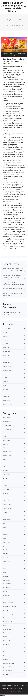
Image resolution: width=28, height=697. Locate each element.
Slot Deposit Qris (7, 621)
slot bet (5, 591)
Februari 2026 (7, 351)
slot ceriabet (8, 55)
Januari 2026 (6, 355)
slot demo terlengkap (9, 614)
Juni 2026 (5, 336)
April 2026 (5, 344)
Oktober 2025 (7, 366)
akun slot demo (7, 417)
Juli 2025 (5, 378)
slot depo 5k (6, 618)
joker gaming (6, 474)
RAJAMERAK (6, 534)
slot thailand (6, 652)
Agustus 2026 (6, 328)
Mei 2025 (5, 385)
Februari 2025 (7, 396)
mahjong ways (7, 504)
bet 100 (21, 53)
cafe (4, 433)
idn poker (5, 470)
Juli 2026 (5, 332)
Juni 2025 (5, 381)
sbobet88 (5, 553)
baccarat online (7, 425)
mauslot (5, 512)
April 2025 (5, 389)
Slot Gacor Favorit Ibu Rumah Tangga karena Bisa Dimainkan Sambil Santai (13, 289)
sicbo (4, 568)
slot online (19, 55)
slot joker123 (6, 633)
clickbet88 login (7, 455)
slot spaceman (7, 648)
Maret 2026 (6, 347)
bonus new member (8, 429)
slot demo (5, 610)
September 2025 (7, 370)
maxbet (5, 516)
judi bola (5, 485)
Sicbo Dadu (6, 572)
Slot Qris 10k (6, 640)
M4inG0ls (6, 53)
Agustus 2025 (6, 374)
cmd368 (5, 459)
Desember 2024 (7, 404)
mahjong (5, 497)
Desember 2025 (7, 359)
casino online (6, 440)
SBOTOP (5, 557)
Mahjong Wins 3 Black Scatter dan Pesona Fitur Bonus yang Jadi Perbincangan (12, 277)
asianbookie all (7, 421)
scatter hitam (6, 561)
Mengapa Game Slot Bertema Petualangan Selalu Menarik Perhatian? (13, 283)
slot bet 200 (6, 599)
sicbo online (6, 576)
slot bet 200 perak (8, 602)
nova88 (5, 527)
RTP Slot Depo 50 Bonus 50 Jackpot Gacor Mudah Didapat (13, 7)
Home (6, 25)
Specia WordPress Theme (14, 691)
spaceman (5, 659)
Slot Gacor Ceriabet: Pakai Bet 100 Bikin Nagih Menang (14, 61)
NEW (4, 523)
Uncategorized (7, 674)
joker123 (5, 478)
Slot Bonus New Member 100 (11, 606)
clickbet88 (5, 448)
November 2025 (7, 362)
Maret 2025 (6, 393)
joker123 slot (6, 482)
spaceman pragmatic (8, 663)
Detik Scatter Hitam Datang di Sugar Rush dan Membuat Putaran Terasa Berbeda (13, 270)
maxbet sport (6, 519)
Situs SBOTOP (7, 584)
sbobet (5, 550)
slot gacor (14, 55)
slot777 (5, 655)
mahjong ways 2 (7, 508)
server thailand (7, 565)
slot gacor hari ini (7, 629)
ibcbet (4, 467)
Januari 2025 (6, 400)
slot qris (5, 636)
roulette (5, 538)
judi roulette (6, 489)
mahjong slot (6, 501)
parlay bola (6, 531)
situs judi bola (6, 580)
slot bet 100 (13, 53)
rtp (4, 546)
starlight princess (7, 670)
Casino (4, 436)
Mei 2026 (5, 340)
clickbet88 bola (7, 451)
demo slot (5, 463)
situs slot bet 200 (8, 587)
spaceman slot (7, 667)
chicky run (5, 444)
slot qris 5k (6, 644)
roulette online (7, 542)
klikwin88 (5, 493)
